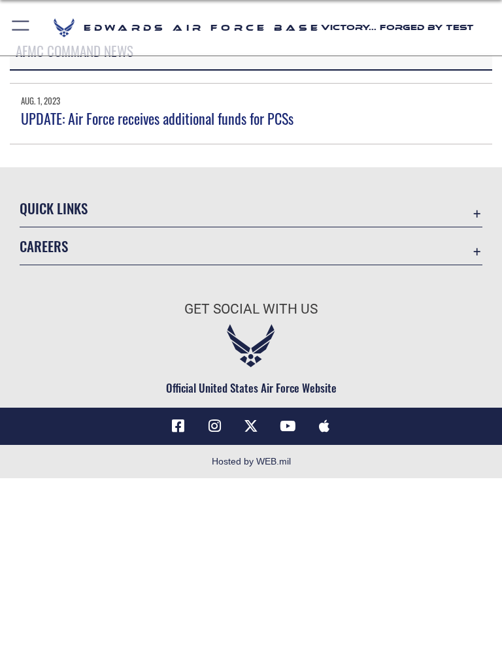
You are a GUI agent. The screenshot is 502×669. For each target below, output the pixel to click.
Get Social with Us (251, 309)
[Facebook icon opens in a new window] (178, 426)
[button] (21, 28)
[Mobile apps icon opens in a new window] (324, 426)
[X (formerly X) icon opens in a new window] (251, 426)
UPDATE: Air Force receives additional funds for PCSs (157, 118)
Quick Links (54, 208)
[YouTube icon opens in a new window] (287, 426)
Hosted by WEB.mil (251, 461)
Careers (44, 246)
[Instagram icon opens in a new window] (214, 426)
